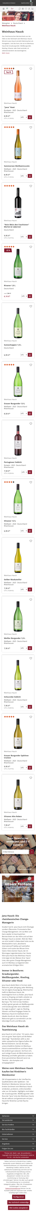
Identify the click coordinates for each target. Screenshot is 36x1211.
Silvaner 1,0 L (10, 521)
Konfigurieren (18, 1197)
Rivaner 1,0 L (10, 285)
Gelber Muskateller (13, 579)
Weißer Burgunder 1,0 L (14, 638)
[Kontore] (22, 9)
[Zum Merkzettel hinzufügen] (31, 69)
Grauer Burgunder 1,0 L (14, 403)
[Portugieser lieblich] (18, 440)
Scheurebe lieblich (12, 697)
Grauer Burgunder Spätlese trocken (16, 756)
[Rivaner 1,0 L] (18, 264)
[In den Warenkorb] (30, 117)
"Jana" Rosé (9, 107)
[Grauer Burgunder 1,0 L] (18, 382)
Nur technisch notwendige (19, 1202)
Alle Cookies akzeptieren (18, 1208)
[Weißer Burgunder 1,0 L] (18, 616)
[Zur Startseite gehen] (11, 11)
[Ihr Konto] (29, 9)
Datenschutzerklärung (25, 869)
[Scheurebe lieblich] (18, 675)
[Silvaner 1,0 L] (18, 499)
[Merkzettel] (26, 9)
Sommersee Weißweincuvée (17, 166)
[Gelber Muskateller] (18, 558)
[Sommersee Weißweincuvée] (18, 144)
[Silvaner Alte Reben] (18, 795)
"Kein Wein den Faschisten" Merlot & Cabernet (16, 226)
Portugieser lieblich (13, 462)
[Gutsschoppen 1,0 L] (18, 323)
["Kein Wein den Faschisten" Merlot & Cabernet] (18, 203)
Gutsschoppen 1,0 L (12, 345)
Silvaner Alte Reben (13, 816)
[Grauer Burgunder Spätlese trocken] (18, 734)
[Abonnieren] (32, 852)
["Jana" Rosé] (18, 85)
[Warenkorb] (32, 9)
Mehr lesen (6, 53)
